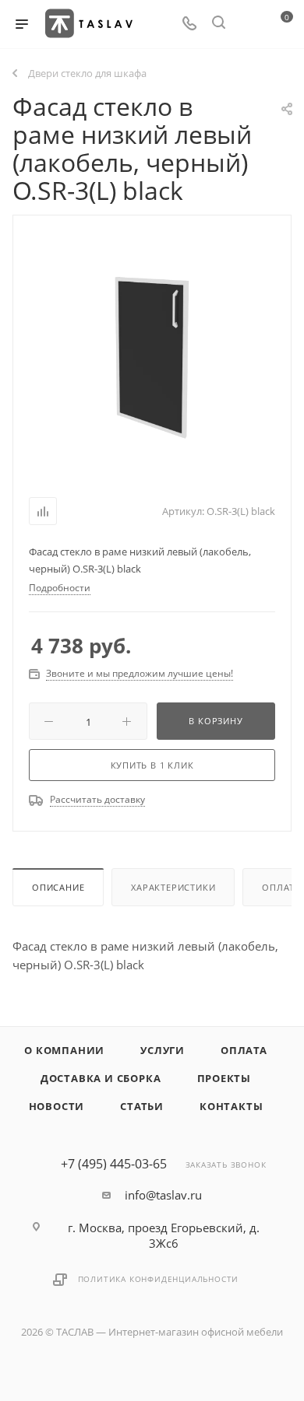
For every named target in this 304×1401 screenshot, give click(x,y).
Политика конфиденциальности (158, 1278)
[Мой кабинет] (248, 24)
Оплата (244, 1050)
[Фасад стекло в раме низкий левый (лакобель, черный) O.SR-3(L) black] (152, 351)
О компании (64, 1050)
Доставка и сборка (101, 1078)
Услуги (162, 1050)
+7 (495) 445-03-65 (114, 1164)
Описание (58, 887)
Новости (57, 1106)
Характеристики (173, 887)
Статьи (142, 1106)
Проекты (224, 1078)
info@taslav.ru (163, 1195)
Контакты (231, 1106)
